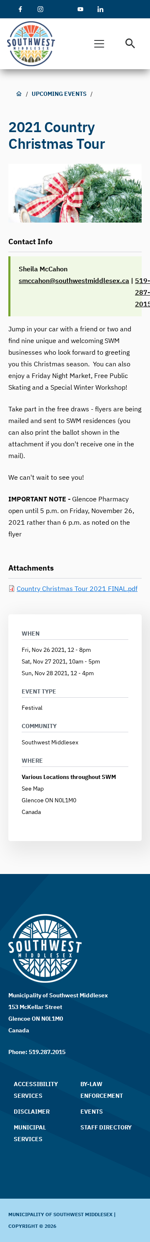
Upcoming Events (59, 94)
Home (18, 94)
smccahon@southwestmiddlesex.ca (74, 280)
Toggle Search (130, 44)
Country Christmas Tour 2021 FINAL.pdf (77, 588)
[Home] (34, 44)
